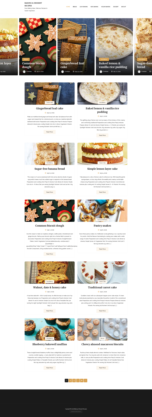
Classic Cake (66, 59)
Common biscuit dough (33, 65)
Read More (49, 132)
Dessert (115, 7)
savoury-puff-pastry (102, 220)
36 (81, 380)
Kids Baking (94, 7)
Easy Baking (84, 7)
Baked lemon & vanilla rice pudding (113, 65)
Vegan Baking (105, 7)
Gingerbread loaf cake (72, 65)
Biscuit (123, 7)
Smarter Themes (78, 411)
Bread (75, 7)
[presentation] (6, 44)
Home (68, 7)
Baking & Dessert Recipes (33, 4)
